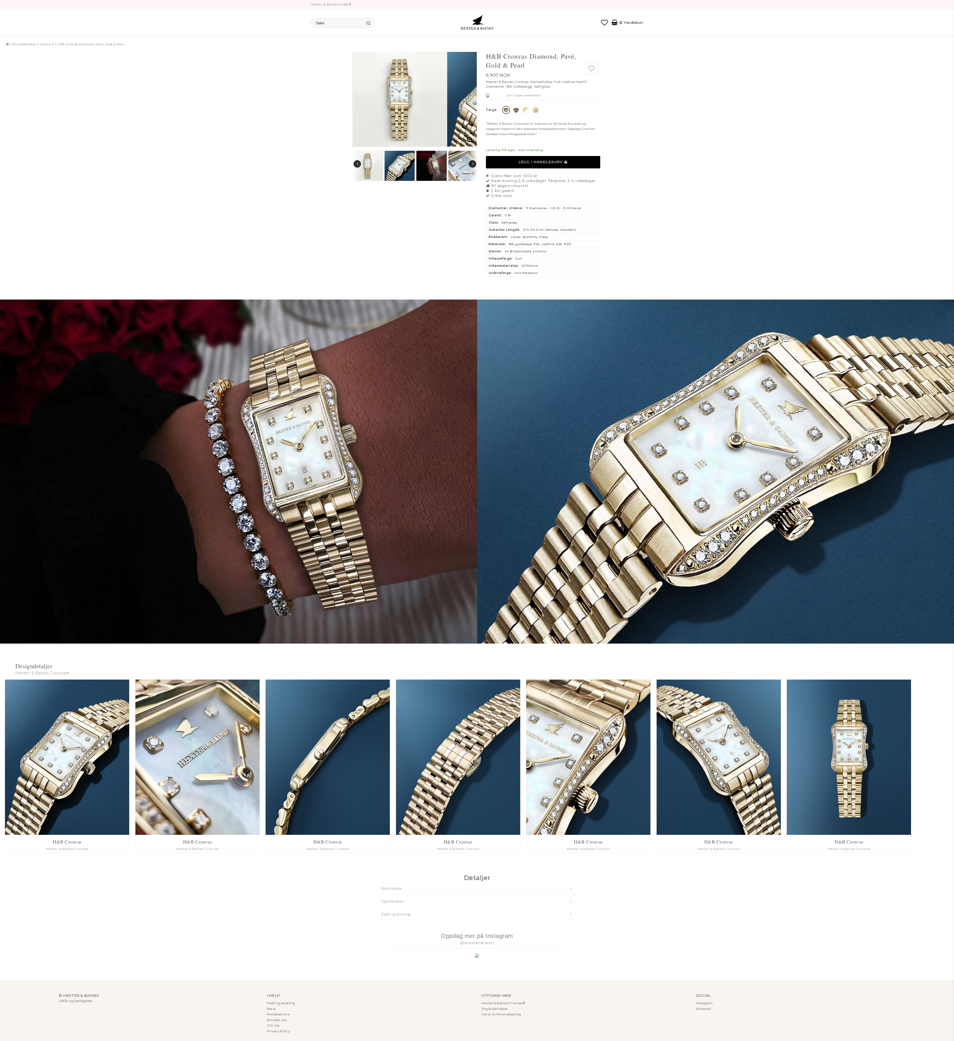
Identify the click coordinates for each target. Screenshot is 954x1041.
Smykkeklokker (24, 44)
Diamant (47, 44)
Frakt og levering (396, 914)
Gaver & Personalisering (501, 1014)
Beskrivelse (391, 888)
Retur (271, 1009)
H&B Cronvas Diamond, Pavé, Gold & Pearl (90, 44)
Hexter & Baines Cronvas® (503, 1003)
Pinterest (703, 1009)
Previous (357, 164)
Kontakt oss (276, 1020)
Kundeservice (278, 1014)
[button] (604, 22)
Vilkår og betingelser (75, 1001)
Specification (392, 901)
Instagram (704, 1003)
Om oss (273, 1025)
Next (472, 164)
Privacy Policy (278, 1031)
